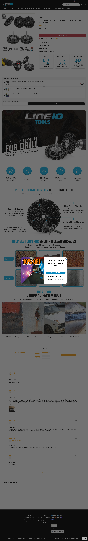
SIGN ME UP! (55, 273)
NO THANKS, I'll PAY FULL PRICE (55, 276)
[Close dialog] (66, 259)
